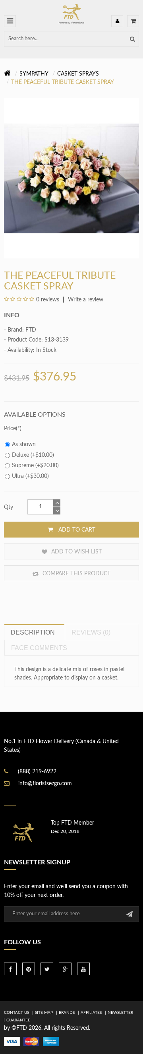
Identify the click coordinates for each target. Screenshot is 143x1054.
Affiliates (91, 1013)
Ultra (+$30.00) (30, 476)
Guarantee (18, 1020)
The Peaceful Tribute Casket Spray (62, 82)
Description (33, 632)
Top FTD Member (72, 823)
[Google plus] (65, 969)
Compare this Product (75, 573)
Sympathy (33, 74)
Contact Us (16, 1013)
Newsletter (120, 1013)
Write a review (84, 300)
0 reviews (47, 300)
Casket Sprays (78, 74)
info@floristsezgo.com (45, 783)
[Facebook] (10, 969)
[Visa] (12, 1041)
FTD (30, 330)
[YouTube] (83, 969)
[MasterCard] (31, 1041)
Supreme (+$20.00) (35, 465)
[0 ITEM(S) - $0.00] (133, 21)
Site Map (44, 1013)
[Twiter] (47, 969)
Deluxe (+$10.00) (33, 455)
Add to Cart (76, 530)
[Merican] (51, 1041)
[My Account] (117, 21)
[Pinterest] (28, 969)
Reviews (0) (91, 632)
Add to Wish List (76, 552)
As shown (24, 444)
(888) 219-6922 (37, 771)
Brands (67, 1013)
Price (10, 428)
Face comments (39, 647)
